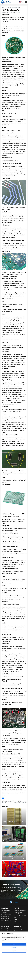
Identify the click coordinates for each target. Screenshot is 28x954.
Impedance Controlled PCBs (20, 915)
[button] (26, 2)
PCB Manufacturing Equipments (18, 913)
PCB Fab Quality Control (6, 920)
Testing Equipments (5, 918)
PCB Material (17, 917)
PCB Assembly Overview (6, 928)
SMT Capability (4, 912)
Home (3, 7)
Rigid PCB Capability (5, 910)
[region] (14, 943)
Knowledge (13, 7)
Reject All (14, 951)
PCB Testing (16, 919)
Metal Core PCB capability (6, 914)
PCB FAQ (16, 923)
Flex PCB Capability (5, 916)
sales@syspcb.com (22, 930)
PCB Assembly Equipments (6, 930)
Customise (14, 947)
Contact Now (4, 895)
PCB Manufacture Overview (20, 910)
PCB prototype (17, 921)
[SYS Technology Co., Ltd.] (6, 2)
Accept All (14, 944)
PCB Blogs (7, 7)
